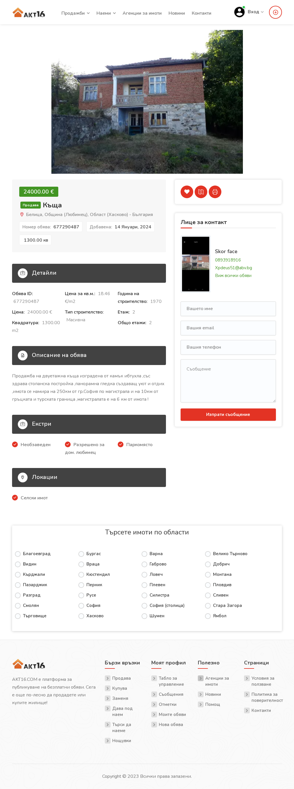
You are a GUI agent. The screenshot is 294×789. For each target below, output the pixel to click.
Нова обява (171, 724)
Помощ (212, 704)
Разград (31, 595)
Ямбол (220, 616)
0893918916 (228, 260)
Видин (29, 564)
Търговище (35, 616)
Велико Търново (230, 554)
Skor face (226, 251)
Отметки (168, 704)
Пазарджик (35, 585)
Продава (121, 678)
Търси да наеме (121, 727)
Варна (156, 554)
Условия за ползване (263, 681)
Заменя (120, 698)
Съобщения (171, 694)
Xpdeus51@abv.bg (233, 267)
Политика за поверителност (267, 697)
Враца (93, 564)
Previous (17, 107)
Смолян (31, 605)
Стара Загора (227, 605)
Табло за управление (171, 681)
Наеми (103, 13)
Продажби (73, 13)
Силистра (159, 595)
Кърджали (34, 574)
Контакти (201, 13)
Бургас (93, 554)
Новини (177, 13)
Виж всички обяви (233, 275)
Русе (91, 595)
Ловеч (156, 574)
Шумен (157, 616)
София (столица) (167, 605)
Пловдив (222, 585)
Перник (94, 585)
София (93, 605)
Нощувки (121, 741)
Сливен (221, 595)
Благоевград (37, 554)
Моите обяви (172, 714)
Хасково (95, 616)
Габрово (158, 564)
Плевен (157, 585)
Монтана (222, 574)
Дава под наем (122, 711)
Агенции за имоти (142, 13)
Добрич (221, 564)
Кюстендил (98, 574)
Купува (119, 688)
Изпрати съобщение (228, 414)
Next (277, 107)
